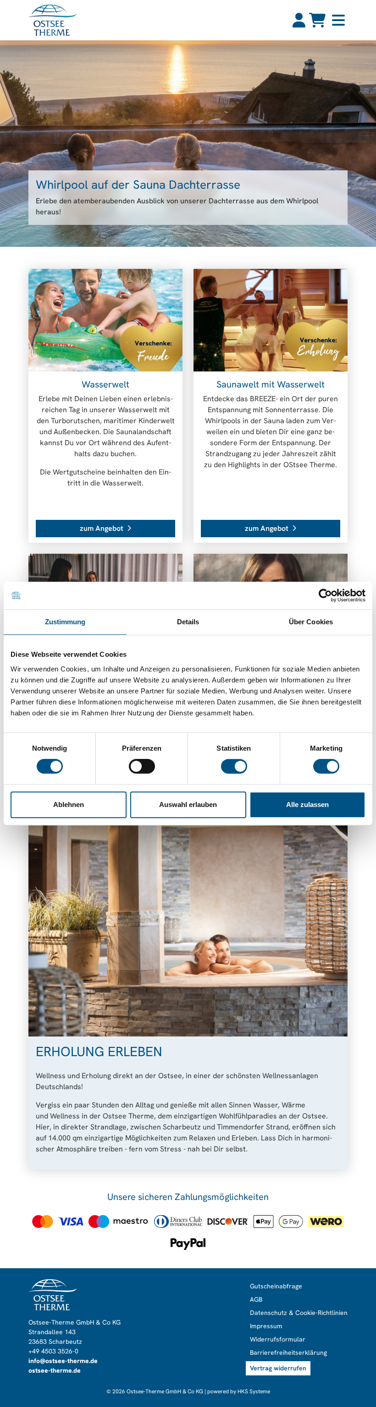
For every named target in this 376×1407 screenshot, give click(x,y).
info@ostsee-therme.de (63, 1361)
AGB (256, 1299)
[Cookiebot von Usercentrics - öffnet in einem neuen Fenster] (325, 595)
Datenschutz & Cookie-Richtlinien (299, 1313)
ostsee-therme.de (54, 1370)
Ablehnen (68, 804)
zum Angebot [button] (101, 528)
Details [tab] (188, 622)
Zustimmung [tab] (65, 622)
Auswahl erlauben (188, 804)
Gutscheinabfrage (276, 1286)
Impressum (266, 1326)
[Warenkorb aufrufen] (317, 20)
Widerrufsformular (277, 1339)
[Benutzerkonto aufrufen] (299, 20)
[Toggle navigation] (338, 20)
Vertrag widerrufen (278, 1368)
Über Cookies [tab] (311, 622)
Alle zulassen (307, 804)
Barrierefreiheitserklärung (288, 1352)
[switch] (142, 766)
